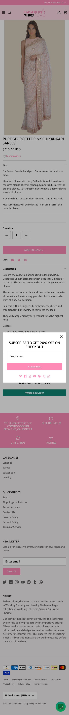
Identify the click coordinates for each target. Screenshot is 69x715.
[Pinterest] (39, 376)
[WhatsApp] (48, 376)
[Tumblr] (44, 376)
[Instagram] (30, 376)
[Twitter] (20, 376)
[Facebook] (25, 376)
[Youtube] (34, 376)
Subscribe (34, 366)
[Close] (61, 336)
